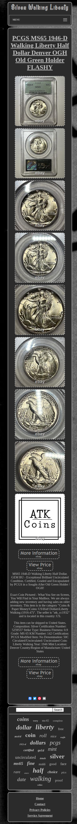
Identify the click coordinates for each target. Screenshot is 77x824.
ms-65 (45, 720)
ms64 (18, 736)
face (63, 764)
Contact (40, 804)
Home (40, 798)
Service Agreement (40, 815)
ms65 (18, 763)
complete (58, 720)
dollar (24, 727)
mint (52, 749)
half (38, 770)
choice (52, 772)
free (61, 729)
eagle (62, 737)
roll (43, 735)
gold (41, 750)
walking (40, 778)
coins (23, 719)
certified (28, 750)
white (39, 785)
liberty (45, 727)
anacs (26, 773)
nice (53, 736)
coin (30, 735)
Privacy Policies (39, 810)
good (52, 764)
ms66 (42, 764)
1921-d (22, 744)
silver (57, 756)
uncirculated (25, 757)
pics (63, 772)
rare (17, 772)
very (35, 720)
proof (59, 780)
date (21, 779)
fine (31, 763)
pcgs (55, 742)
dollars (38, 743)
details (43, 758)
